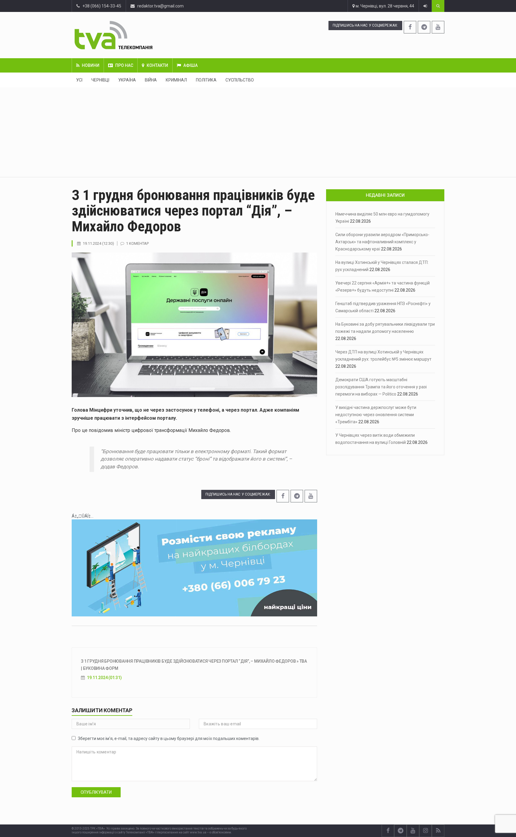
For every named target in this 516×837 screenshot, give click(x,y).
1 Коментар (137, 243)
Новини (90, 65)
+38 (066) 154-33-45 (100, 6)
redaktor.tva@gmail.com (160, 6)
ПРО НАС (124, 65)
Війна (151, 80)
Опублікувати (96, 792)
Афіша (190, 65)
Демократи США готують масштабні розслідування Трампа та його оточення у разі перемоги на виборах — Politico (381, 386)
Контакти (157, 65)
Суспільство (239, 80)
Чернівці (100, 80)
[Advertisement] (258, 132)
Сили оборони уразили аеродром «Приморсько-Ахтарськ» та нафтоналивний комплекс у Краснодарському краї (382, 241)
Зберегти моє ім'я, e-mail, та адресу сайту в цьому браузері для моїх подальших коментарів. (168, 738)
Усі (79, 80)
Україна (127, 80)
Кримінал (176, 80)
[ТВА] (150, 35)
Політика (206, 80)
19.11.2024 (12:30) (98, 243)
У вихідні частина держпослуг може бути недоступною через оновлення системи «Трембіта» (375, 414)
